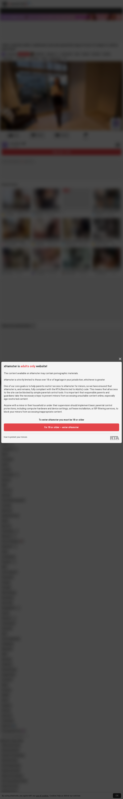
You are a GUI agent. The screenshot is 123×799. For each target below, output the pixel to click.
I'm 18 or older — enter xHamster (61, 427)
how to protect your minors (15, 437)
